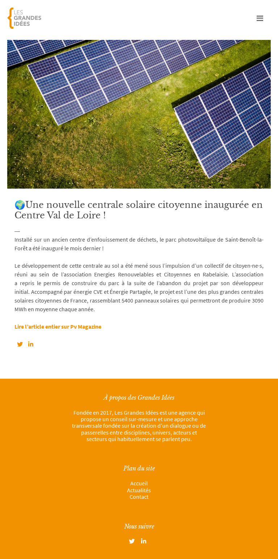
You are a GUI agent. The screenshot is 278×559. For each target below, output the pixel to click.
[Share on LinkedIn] (30, 344)
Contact (139, 496)
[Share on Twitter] (19, 344)
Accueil (139, 483)
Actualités (139, 490)
